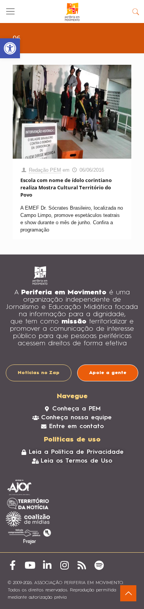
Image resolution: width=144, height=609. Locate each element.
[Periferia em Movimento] (72, 11)
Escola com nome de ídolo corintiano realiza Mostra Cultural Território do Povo (66, 187)
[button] (10, 48)
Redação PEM (45, 170)
